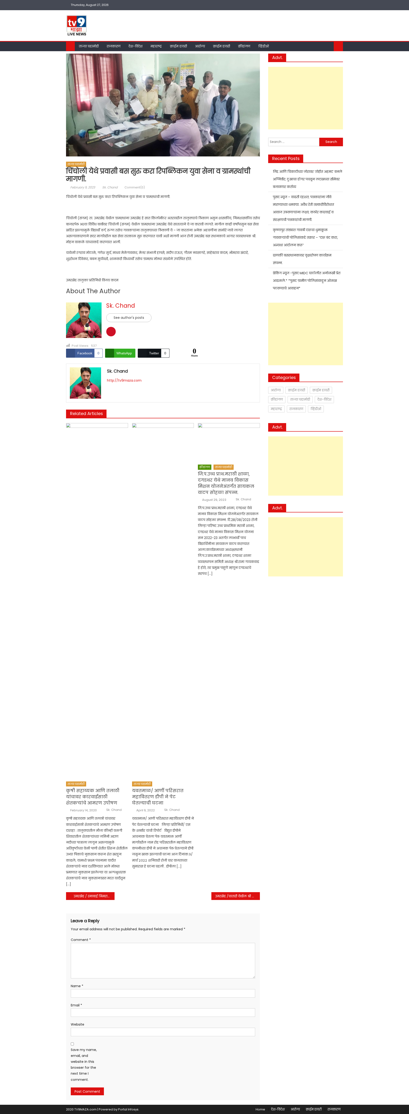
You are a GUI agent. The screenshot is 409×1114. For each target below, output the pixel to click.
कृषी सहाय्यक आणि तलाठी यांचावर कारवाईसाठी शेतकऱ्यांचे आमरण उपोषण (92, 797)
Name (77, 986)
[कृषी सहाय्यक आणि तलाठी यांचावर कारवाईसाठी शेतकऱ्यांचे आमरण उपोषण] (97, 601)
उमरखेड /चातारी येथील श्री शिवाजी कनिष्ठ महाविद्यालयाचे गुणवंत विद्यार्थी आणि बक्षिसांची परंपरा (237, 896)
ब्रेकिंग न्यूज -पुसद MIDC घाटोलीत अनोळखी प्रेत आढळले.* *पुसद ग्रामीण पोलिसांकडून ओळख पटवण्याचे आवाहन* (306, 281)
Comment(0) (134, 187)
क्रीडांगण (244, 46)
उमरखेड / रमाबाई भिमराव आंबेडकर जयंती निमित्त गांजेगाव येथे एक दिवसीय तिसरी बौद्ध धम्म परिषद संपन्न (94, 896)
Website (77, 1024)
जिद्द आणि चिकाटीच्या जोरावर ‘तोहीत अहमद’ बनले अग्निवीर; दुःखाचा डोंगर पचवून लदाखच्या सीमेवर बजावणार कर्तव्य (307, 179)
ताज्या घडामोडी (89, 46)
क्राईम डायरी (178, 46)
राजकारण (113, 46)
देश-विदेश (135, 46)
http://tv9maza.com (124, 380)
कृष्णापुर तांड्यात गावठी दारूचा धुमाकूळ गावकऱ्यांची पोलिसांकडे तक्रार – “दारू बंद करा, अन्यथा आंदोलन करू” (305, 237)
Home (260, 1109)
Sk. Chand (110, 187)
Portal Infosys (128, 1109)
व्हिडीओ (263, 46)
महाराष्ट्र (156, 46)
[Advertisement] (305, 98)
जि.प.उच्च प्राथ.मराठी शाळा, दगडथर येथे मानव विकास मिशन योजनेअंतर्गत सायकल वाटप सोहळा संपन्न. (226, 483)
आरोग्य (200, 46)
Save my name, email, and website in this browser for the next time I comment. (84, 1064)
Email (76, 1005)
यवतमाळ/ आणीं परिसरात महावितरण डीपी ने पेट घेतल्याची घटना (157, 797)
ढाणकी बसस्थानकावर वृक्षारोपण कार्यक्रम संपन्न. (302, 259)
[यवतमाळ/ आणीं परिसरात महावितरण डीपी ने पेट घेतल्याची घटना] (163, 601)
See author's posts (129, 317)
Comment (81, 939)
